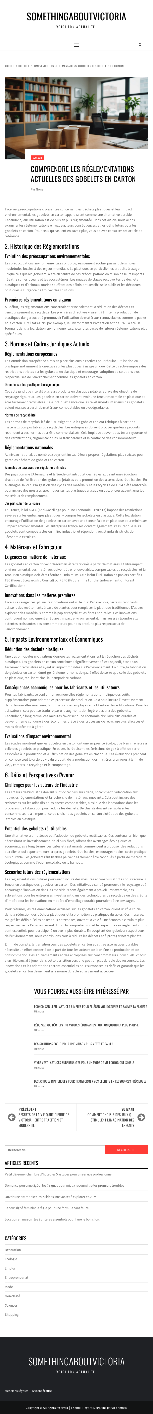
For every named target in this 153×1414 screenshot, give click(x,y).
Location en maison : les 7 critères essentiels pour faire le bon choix (52, 1219)
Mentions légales (16, 1391)
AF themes (119, 1408)
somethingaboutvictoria (76, 16)
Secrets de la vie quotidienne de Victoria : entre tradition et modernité (44, 1117)
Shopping (12, 1314)
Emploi (10, 1268)
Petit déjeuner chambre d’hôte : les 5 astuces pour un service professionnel (59, 1174)
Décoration (13, 1250)
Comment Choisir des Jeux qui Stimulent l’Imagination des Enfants (110, 1117)
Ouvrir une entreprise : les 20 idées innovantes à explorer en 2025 (50, 1197)
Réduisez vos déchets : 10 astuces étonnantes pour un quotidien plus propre (86, 1025)
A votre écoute (42, 1391)
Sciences (11, 1305)
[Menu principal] (76, 44)
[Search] (140, 44)
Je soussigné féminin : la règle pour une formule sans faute (47, 1208)
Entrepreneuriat (16, 1277)
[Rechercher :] (55, 1149)
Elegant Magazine (94, 1408)
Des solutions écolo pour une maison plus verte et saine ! (73, 1043)
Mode (9, 1287)
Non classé (12, 1296)
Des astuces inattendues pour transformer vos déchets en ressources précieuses (90, 1081)
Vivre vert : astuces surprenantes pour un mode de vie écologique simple (84, 1062)
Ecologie (37, 157)
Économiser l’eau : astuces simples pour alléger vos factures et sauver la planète (90, 1006)
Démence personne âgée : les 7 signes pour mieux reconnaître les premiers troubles (64, 1185)
